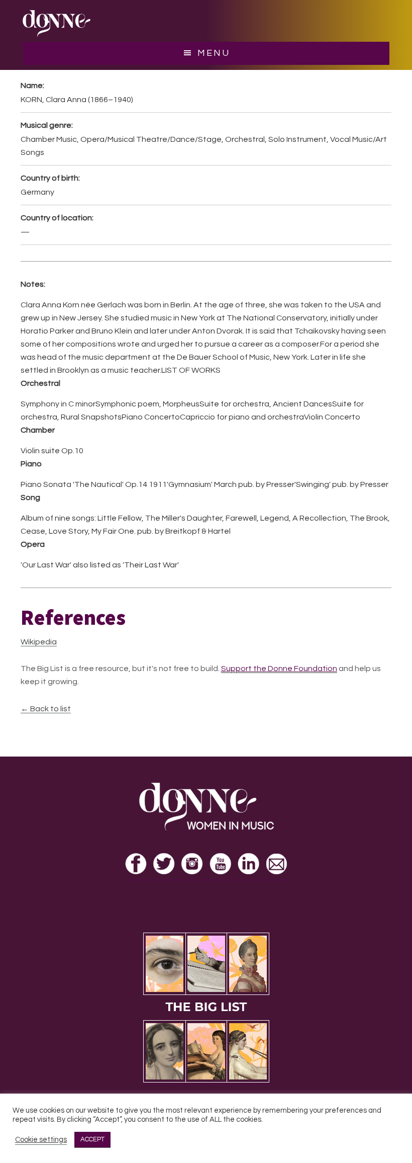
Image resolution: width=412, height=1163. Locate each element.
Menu (213, 53)
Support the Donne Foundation (279, 668)
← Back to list (46, 709)
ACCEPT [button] (92, 1139)
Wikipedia (39, 642)
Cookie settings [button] (41, 1139)
